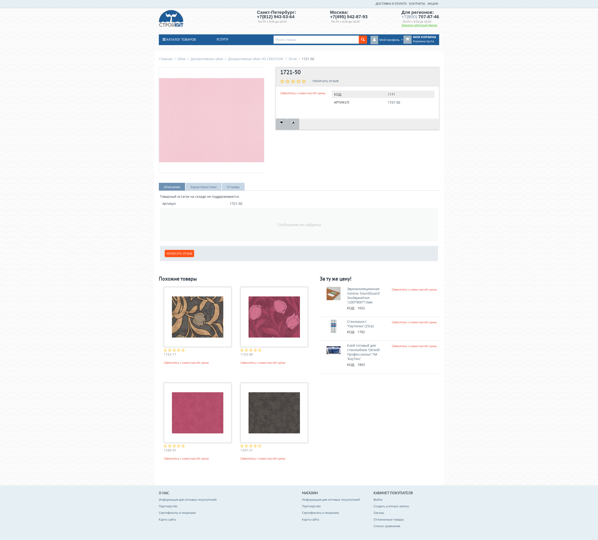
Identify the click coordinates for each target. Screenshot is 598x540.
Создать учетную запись (391, 506)
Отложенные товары (389, 519)
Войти (378, 499)
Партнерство (168, 506)
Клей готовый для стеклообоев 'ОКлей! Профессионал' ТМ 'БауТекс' (363, 352)
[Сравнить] (293, 124)
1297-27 (246, 450)
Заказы (379, 513)
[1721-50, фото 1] (211, 120)
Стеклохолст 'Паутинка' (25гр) (360, 323)
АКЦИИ (432, 3)
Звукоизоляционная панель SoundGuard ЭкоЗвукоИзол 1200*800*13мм (363, 295)
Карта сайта (167, 519)
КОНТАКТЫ (417, 3)
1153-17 (170, 354)
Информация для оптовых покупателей (188, 499)
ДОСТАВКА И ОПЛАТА (391, 3)
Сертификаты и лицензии (177, 513)
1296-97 (170, 450)
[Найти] (363, 40)
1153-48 (246, 354)
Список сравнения (387, 526)
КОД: (338, 94)
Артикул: (342, 102)
